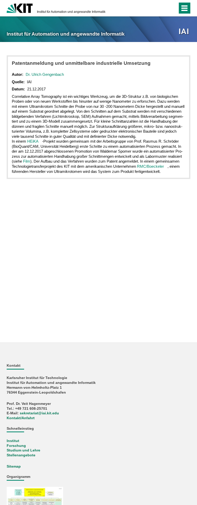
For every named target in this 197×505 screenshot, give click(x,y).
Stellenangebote (21, 455)
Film (26, 161)
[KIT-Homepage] (20, 7)
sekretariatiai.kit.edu (39, 413)
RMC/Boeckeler (150, 166)
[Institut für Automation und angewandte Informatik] (184, 32)
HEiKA (32, 141)
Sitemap (14, 466)
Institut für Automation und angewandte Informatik (71, 12)
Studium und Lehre (23, 450)
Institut (13, 441)
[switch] (163, 8)
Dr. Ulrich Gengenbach (45, 74)
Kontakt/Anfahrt (21, 418)
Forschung (16, 446)
